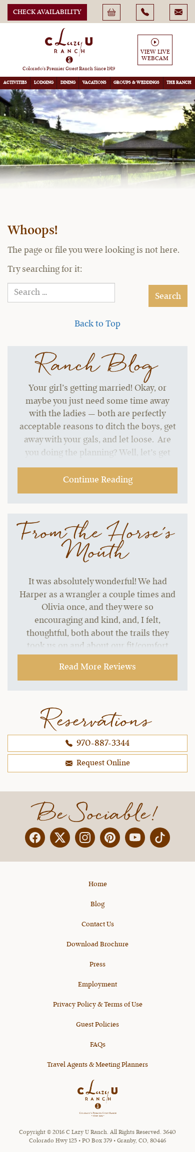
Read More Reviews (97, 667)
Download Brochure (97, 944)
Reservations (98, 720)
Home (97, 884)
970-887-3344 (102, 743)
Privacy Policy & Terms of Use (97, 1004)
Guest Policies (97, 1024)
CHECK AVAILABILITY (47, 12)
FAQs (98, 1044)
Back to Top (97, 323)
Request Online (102, 763)
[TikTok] (160, 838)
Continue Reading (97, 479)
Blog (97, 904)
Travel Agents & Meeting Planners (97, 1064)
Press (98, 964)
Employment (97, 984)
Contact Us (98, 924)
